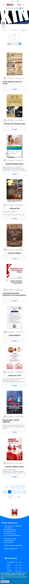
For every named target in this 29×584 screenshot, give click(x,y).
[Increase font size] (14, 1)
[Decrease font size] (10, 1)
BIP (19, 5)
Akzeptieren (4, 581)
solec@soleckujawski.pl (14, 535)
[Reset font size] (12, 1)
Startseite (5, 30)
